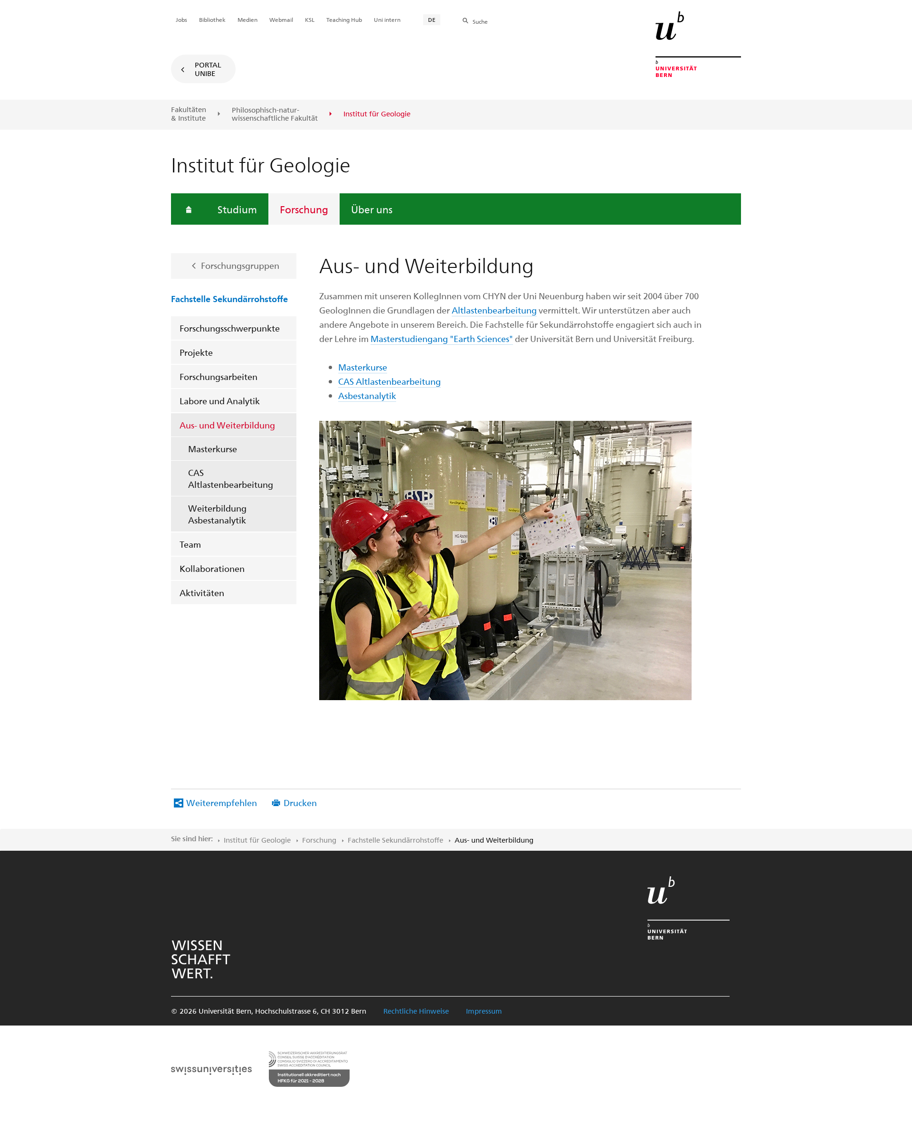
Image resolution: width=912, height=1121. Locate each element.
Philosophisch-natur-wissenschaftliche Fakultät (275, 114)
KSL (309, 19)
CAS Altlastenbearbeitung (230, 478)
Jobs (181, 19)
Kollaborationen (212, 568)
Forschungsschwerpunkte (230, 328)
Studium (237, 209)
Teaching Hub (344, 19)
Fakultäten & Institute (188, 113)
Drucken (300, 802)
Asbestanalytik (367, 395)
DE (432, 19)
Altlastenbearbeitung (494, 310)
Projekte (196, 352)
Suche (480, 21)
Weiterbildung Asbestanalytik (217, 514)
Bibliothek (212, 19)
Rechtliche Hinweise (416, 1011)
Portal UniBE (208, 69)
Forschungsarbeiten (218, 376)
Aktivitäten (202, 592)
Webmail (281, 19)
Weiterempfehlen (221, 802)
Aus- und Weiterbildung (227, 425)
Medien (247, 19)
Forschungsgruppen (240, 265)
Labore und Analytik (220, 401)
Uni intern (387, 19)
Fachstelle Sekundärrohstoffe (229, 298)
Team (190, 544)
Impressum (484, 1011)
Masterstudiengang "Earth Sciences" (441, 338)
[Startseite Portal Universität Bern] (698, 44)
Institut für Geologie (257, 840)
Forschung (304, 209)
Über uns (371, 209)
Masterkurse (212, 449)
